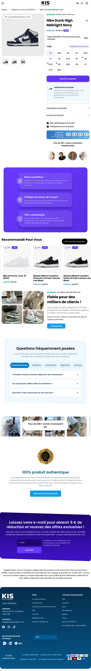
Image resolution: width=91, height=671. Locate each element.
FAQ (33, 610)
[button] (78, 3)
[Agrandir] (39, 18)
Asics (64, 607)
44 (85, 58)
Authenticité (37, 603)
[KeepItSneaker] (45, 3)
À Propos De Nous (39, 599)
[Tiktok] (14, 627)
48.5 (59, 70)
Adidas (64, 614)
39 (68, 53)
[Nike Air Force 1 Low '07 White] (17, 259)
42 (59, 58)
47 (85, 64)
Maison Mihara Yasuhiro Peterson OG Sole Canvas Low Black (46, 278)
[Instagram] (9, 627)
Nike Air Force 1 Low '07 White (14, 277)
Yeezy (64, 618)
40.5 (85, 53)
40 (77, 53)
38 (50, 53)
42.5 (68, 58)
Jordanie (65, 603)
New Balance (67, 610)
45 (59, 64)
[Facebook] (3, 627)
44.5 (50, 64)
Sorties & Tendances (40, 622)
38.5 (59, 53)
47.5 (50, 70)
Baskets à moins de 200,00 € (23, 9)
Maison (4, 9)
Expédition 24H (38, 618)
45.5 (68, 64)
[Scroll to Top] (86, 658)
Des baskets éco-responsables (74, 625)
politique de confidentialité (51, 655)
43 (77, 58)
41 (50, 58)
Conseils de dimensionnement (44, 607)
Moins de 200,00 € (69, 622)
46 (77, 64)
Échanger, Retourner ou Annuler (51, 659)
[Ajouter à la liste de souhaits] (86, 20)
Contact (35, 614)
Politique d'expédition (28, 659)
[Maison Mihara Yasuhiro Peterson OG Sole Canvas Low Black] (47, 259)
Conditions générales (30, 655)
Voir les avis (56, 326)
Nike (63, 599)
